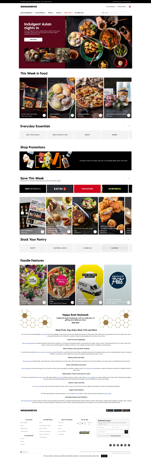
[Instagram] (122, 445)
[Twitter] (115, 445)
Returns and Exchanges (44, 431)
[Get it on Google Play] (118, 410)
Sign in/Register (24, 422)
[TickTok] (130, 445)
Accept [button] (104, 456)
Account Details (24, 431)
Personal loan (90, 423)
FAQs (40, 422)
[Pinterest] (118, 445)
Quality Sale (67, 12)
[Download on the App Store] (110, 410)
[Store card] (77, 423)
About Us (60, 425)
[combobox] (117, 13)
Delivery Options (43, 428)
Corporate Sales (43, 437)
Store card (80, 423)
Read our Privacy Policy (116, 435)
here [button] (97, 456)
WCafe (22, 441)
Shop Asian (33, 39)
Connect (22, 438)
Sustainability (61, 434)
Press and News (62, 431)
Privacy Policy (128, 453)
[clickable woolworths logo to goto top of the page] (28, 410)
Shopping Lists (23, 428)
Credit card (85, 423)
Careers (60, 428)
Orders (22, 425)
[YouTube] (126, 445)
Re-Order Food (79, 12)
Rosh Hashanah (40, 12)
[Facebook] (111, 445)
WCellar (58, 12)
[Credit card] (82, 423)
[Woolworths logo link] (28, 7)
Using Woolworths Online (45, 425)
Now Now (22, 444)
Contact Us (60, 422)
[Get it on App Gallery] (126, 410)
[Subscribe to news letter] (126, 432)
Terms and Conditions (44, 434)
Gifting (50, 12)
